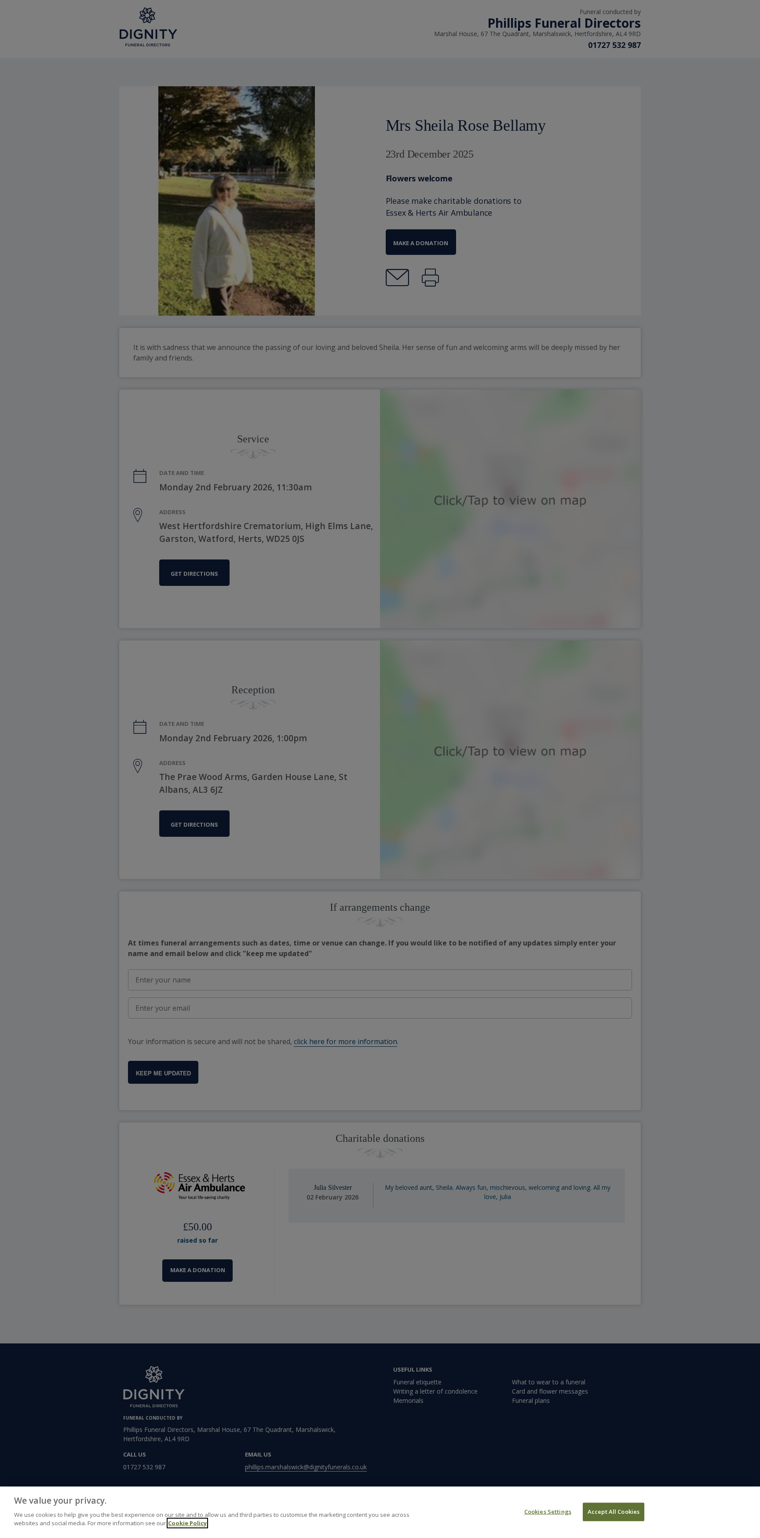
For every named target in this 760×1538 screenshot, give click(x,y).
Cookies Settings (547, 1511)
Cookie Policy (187, 1523)
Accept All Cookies (613, 1511)
